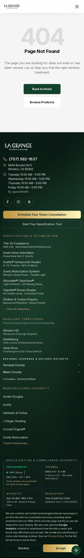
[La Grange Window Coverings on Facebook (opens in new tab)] (7, 202)
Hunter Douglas (13, 396)
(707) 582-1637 (23, 159)
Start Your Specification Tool (42, 224)
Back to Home (42, 89)
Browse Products (42, 102)
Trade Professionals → (16, 443)
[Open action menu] (76, 550)
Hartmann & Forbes (15, 413)
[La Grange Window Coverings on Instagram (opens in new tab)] (18, 202)
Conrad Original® (14, 429)
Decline (23, 548)
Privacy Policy (56, 536)
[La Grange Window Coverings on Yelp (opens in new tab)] (29, 202)
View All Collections (18, 309)
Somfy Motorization (15, 437)
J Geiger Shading (14, 421)
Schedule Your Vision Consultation (42, 214)
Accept (61, 548)
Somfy (7, 404)
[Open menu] (77, 6)
